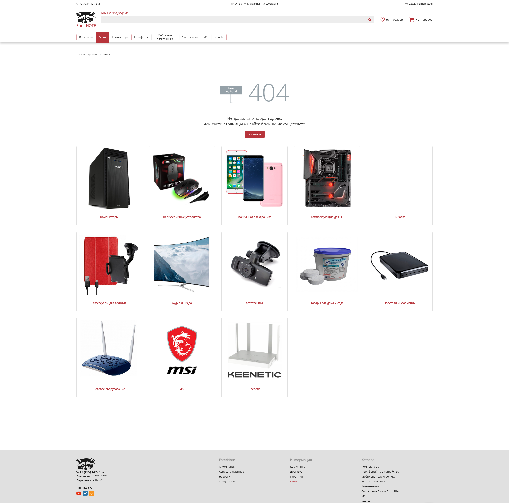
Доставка (272, 3)
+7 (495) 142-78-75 (90, 3)
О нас (238, 3)
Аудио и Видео (182, 303)
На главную (254, 134)
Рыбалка (399, 217)
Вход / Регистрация (420, 3)
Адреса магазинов (231, 471)
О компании (227, 466)
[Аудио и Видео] (182, 264)
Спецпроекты (228, 481)
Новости (224, 476)
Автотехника (254, 303)
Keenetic (254, 389)
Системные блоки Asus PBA (380, 491)
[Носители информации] (399, 264)
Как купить (297, 466)
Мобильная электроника (254, 217)
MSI (181, 389)
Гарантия (296, 476)
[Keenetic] (254, 350)
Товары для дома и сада (327, 303)
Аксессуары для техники (109, 303)
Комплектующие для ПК (327, 217)
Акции (294, 481)
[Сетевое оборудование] (109, 350)
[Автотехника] (254, 264)
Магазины (253, 3)
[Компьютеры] (109, 178)
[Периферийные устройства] (182, 178)
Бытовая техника (373, 481)
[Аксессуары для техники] (109, 264)
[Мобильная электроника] (254, 178)
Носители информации (400, 303)
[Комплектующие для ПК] (327, 178)
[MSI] (182, 350)
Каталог (367, 459)
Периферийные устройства (182, 217)
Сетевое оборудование (109, 389)
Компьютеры (109, 217)
